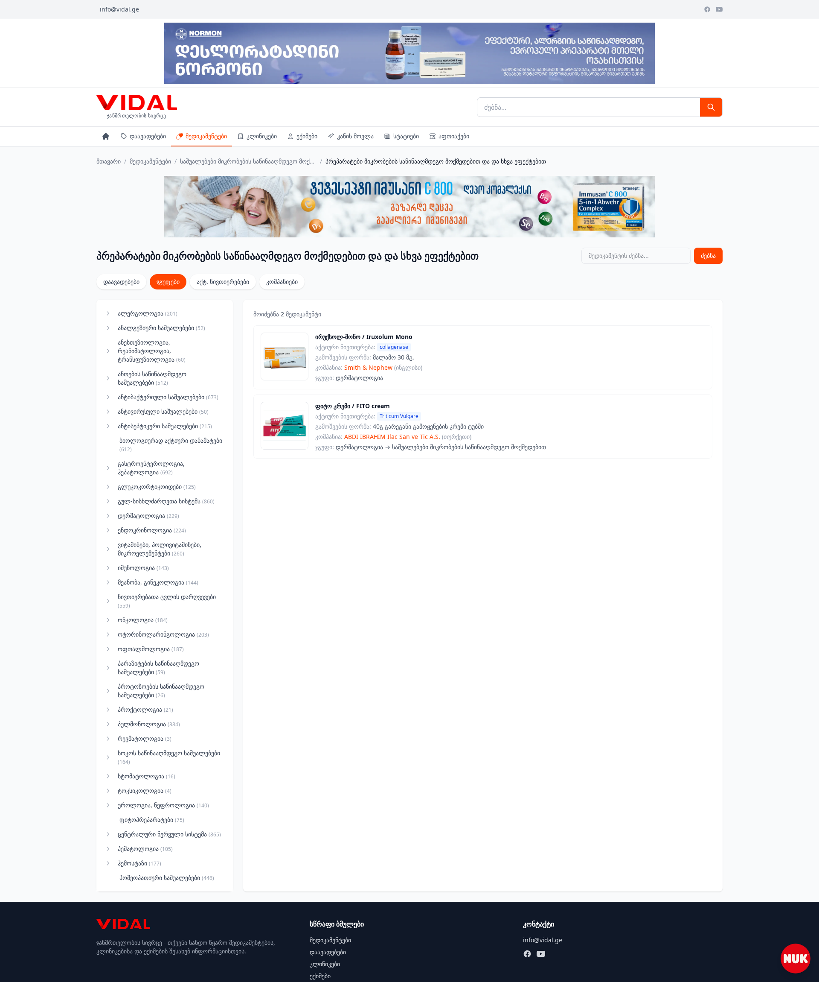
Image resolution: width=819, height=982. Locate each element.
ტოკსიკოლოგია (144, 790)
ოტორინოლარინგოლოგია (163, 634)
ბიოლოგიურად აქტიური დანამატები (170, 444)
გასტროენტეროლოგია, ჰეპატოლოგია (151, 467)
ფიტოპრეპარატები (151, 819)
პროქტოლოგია (145, 709)
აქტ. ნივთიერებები (223, 282)
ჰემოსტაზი (139, 863)
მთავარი (108, 161)
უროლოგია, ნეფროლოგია (163, 805)
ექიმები (306, 136)
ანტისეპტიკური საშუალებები (165, 426)
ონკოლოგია (143, 620)
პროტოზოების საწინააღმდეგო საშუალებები (161, 690)
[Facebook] (707, 9)
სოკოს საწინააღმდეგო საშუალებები (169, 757)
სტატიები (406, 136)
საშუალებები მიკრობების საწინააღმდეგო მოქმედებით (248, 161)
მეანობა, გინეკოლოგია (158, 582)
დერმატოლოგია (148, 515)
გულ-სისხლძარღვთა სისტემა (166, 501)
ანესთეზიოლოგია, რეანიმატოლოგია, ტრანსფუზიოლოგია (152, 350)
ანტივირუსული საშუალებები (163, 411)
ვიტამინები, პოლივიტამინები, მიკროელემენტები (159, 549)
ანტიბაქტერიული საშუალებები (168, 397)
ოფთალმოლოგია (151, 649)
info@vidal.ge (119, 9)
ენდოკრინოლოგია (152, 530)
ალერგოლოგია (147, 313)
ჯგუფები (168, 282)
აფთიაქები (454, 136)
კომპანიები (282, 282)
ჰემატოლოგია (145, 849)
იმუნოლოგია (143, 568)
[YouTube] (719, 9)
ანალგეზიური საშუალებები (161, 328)
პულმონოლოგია (149, 724)
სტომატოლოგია (146, 776)
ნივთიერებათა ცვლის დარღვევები (167, 601)
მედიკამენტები (206, 136)
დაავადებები (148, 136)
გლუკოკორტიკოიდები (157, 486)
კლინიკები (262, 136)
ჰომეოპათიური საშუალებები (166, 878)
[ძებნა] (711, 107)
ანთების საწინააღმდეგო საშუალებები (152, 378)
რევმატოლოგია (144, 738)
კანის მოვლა (355, 136)
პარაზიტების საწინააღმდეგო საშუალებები (158, 667)
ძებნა (708, 255)
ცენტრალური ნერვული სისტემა (169, 834)
